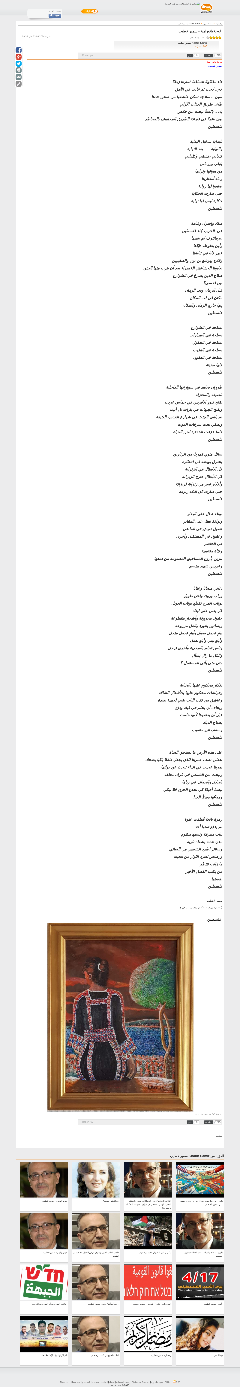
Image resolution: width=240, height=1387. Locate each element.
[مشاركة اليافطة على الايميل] (19, 77)
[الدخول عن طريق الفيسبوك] (55, 17)
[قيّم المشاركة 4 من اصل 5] (210, 37)
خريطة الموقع (157, 1382)
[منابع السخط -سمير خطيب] (44, 1196)
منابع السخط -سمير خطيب (54, 1201)
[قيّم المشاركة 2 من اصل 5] (216, 37)
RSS (178, 1382)
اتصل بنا (104, 1382)
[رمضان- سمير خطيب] (148, 1351)
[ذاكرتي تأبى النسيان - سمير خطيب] (148, 1248)
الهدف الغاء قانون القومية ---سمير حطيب (152, 1304)
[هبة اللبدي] (200, 1351)
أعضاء (112, 1382)
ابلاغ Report (87, 55)
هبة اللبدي (218, 1355)
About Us (64, 1382)
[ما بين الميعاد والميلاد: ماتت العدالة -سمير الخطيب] (200, 1248)
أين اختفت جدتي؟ (111, 1201)
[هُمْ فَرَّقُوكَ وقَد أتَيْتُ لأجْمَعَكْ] (44, 1351)
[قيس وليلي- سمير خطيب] (44, 1248)
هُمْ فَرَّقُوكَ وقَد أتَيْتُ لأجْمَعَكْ (54, 1355)
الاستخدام (86, 1382)
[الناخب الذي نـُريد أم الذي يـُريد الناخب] (44, 1299)
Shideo (168, 1382)
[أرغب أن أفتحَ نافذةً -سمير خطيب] (96, 1299)
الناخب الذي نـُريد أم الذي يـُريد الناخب (49, 1304)
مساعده (95, 1382)
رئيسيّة (127, 1382)
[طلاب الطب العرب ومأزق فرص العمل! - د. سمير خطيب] (96, 1248)
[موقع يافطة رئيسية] (206, 13)
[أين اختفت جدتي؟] (96, 1196)
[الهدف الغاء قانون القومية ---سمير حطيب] (148, 1299)
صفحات (119, 1382)
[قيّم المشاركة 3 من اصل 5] (213, 37)
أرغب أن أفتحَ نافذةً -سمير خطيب (103, 1304)
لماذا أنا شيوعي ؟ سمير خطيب (105, 1355)
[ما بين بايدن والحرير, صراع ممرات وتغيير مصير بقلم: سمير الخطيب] (200, 1196)
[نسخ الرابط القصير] (19, 84)
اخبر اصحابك (75, 1382)
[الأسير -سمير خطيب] (200, 1299)
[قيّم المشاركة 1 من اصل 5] (219, 37)
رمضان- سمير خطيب (161, 1355)
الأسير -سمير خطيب (213, 1304)
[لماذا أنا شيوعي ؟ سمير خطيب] (96, 1351)
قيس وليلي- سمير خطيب (55, 1252)
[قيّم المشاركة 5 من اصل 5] (207, 37)
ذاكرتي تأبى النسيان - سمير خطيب (155, 1252)
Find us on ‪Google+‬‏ (141, 1382)
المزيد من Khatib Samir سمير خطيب (197, 1156)
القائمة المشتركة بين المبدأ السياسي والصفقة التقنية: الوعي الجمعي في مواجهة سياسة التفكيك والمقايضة (148, 1204)
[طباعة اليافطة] (19, 70)
